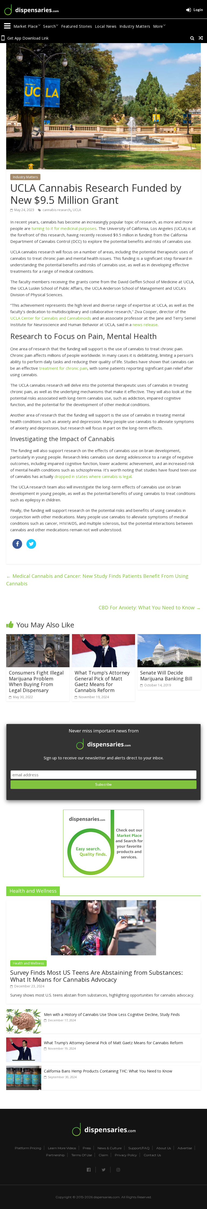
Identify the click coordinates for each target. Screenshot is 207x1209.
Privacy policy (126, 1155)
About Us (163, 1148)
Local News (106, 26)
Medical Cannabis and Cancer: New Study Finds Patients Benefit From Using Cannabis (97, 580)
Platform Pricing (28, 1148)
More (158, 26)
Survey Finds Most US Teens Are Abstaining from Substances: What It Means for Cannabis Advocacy (96, 975)
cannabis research (57, 210)
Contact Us (152, 1155)
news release (145, 324)
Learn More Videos (62, 1148)
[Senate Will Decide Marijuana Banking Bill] (169, 637)
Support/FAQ (139, 1148)
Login (198, 10)
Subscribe (103, 784)
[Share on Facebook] (17, 547)
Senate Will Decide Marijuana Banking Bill (166, 675)
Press (87, 1148)
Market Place (25, 26)
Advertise (185, 1148)
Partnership (55, 1155)
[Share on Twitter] (31, 547)
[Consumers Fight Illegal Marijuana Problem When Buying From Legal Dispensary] (38, 637)
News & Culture (110, 1148)
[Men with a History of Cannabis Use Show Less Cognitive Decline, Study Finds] (23, 1012)
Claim (103, 1155)
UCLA (77, 210)
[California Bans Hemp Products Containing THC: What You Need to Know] (23, 1068)
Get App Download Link (28, 38)
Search (49, 26)
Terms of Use (81, 1155)
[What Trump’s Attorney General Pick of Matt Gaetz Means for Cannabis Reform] (103, 637)
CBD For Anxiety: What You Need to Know (150, 607)
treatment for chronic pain (63, 368)
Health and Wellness (28, 963)
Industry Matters (134, 26)
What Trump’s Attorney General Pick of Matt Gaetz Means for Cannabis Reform (102, 681)
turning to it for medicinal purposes (64, 228)
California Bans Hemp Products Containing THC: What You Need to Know (108, 1071)
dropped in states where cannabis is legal (93, 476)
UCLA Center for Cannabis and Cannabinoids (50, 318)
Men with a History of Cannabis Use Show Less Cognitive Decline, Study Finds (112, 1014)
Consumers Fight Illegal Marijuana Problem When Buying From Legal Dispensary (36, 681)
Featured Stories (76, 26)
